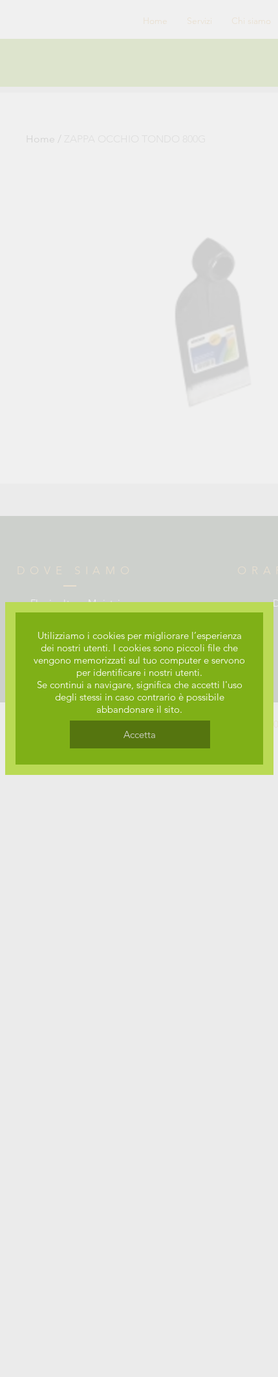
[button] (140, 734)
